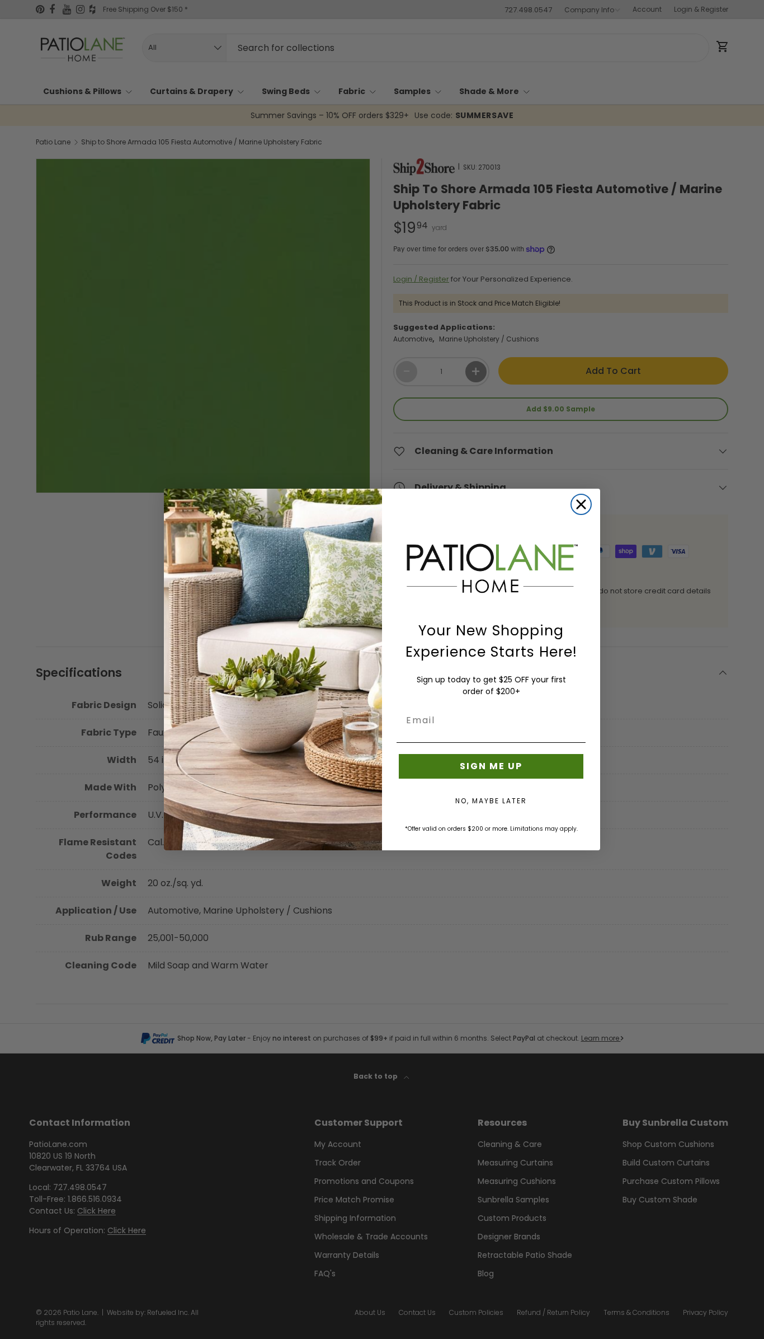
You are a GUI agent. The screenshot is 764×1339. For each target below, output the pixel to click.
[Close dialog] (581, 504)
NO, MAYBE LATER (491, 801)
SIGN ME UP (491, 766)
